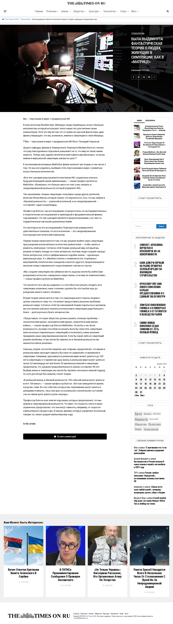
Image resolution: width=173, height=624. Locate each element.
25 (146, 387)
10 (141, 379)
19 (150, 383)
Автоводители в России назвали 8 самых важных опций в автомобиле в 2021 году (149, 464)
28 (159, 387)
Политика (51, 11)
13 (155, 379)
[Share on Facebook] (133, 77)
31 (141, 392)
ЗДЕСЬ (135, 616)
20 (155, 383)
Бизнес (65, 11)
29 (164, 387)
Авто (133, 11)
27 (155, 387)
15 (164, 379)
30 (136, 392)
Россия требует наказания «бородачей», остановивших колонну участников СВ (149, 477)
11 (146, 379)
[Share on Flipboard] (144, 77)
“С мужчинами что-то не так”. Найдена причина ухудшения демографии (150, 450)
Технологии (109, 11)
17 (141, 383)
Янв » (142, 395)
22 (164, 383)
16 (136, 383)
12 (150, 379)
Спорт (123, 11)
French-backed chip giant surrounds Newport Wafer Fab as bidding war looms (150, 500)
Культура (93, 11)
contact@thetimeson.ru (80, 618)
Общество (78, 11)
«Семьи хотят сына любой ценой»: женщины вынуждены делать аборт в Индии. (149, 489)
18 (146, 383)
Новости (141, 419)
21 (160, 383)
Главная (39, 11)
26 (150, 387)
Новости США (153, 419)
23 (136, 387)
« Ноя (136, 395)
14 (159, 379)
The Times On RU (12, 19)
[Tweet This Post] (138, 77)
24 (141, 387)
